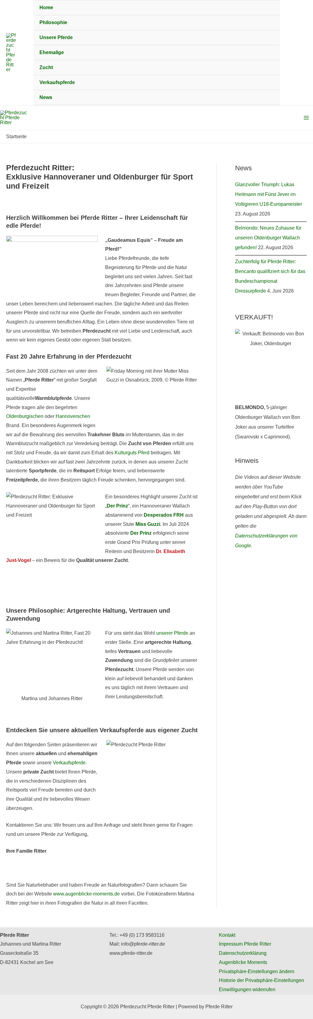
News (45, 97)
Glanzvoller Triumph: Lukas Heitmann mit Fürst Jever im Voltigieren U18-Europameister (268, 194)
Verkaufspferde (57, 82)
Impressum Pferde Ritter (245, 944)
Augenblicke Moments (243, 962)
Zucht (46, 67)
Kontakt (227, 935)
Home (46, 7)
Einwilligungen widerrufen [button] (247, 989)
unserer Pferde (172, 633)
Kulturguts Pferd (132, 452)
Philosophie (53, 22)
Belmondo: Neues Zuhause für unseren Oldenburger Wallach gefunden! (268, 237)
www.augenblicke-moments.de (86, 893)
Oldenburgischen (24, 416)
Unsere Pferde (56, 37)
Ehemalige (51, 52)
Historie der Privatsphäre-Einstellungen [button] (261, 980)
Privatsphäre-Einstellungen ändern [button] (256, 971)
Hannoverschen (73, 416)
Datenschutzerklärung (243, 953)
